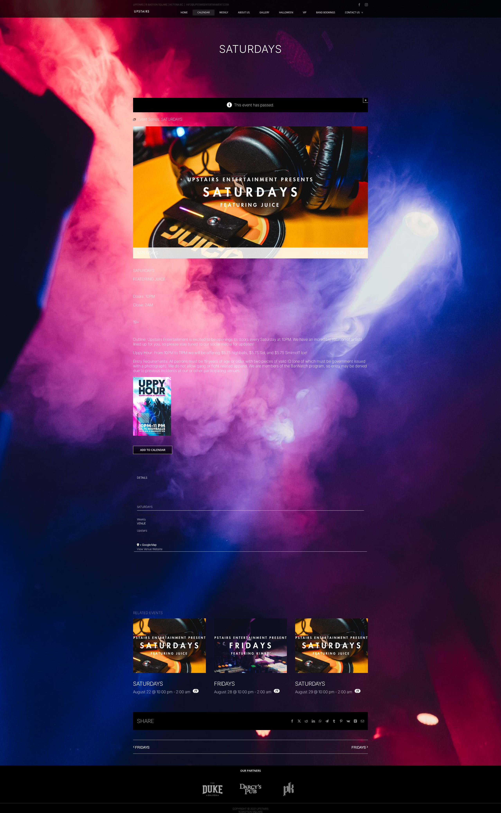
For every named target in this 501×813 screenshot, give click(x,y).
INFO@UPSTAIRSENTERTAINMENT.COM (207, 4)
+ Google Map (148, 544)
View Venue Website (149, 549)
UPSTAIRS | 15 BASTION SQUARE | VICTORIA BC (158, 4)
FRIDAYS (224, 683)
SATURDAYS (144, 506)
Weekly (141, 519)
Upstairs (142, 530)
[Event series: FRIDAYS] (276, 691)
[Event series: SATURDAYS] (195, 691)
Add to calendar (152, 450)
